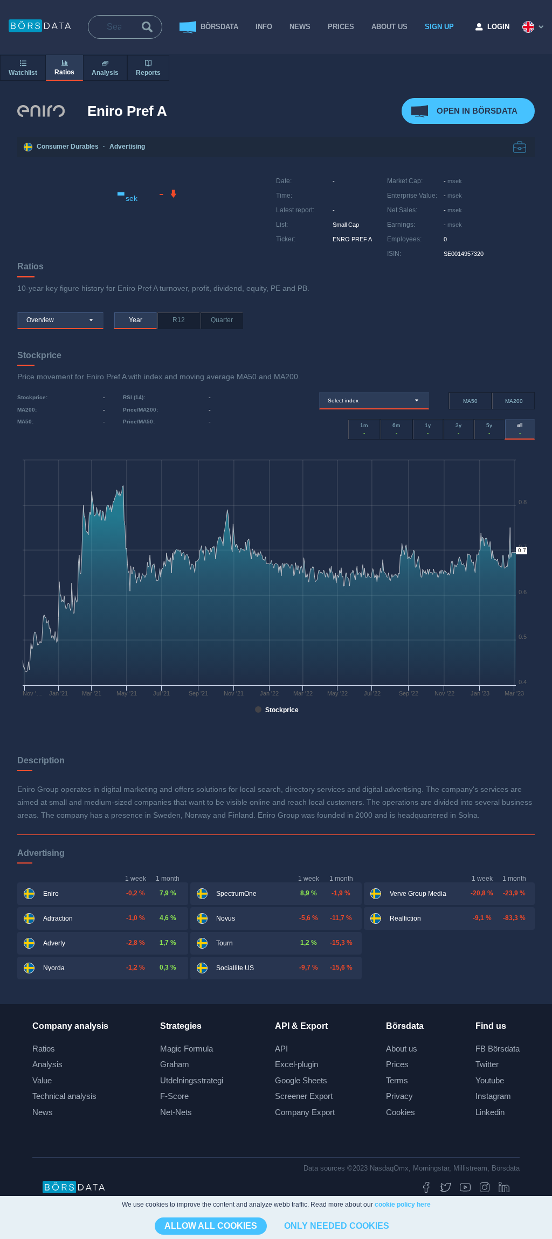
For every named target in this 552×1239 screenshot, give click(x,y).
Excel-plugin (296, 1064)
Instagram (493, 1096)
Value (42, 1080)
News (299, 27)
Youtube (489, 1080)
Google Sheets (301, 1080)
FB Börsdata (497, 1048)
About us (401, 1048)
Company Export (305, 1112)
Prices (397, 1064)
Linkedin (490, 1112)
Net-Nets (176, 1112)
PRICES (341, 27)
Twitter (487, 1064)
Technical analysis (64, 1096)
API (281, 1048)
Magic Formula (186, 1048)
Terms (397, 1080)
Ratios (43, 1048)
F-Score (174, 1096)
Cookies (400, 1112)
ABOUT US (389, 27)
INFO (264, 27)
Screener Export (304, 1096)
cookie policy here (403, 1204)
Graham (174, 1064)
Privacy (399, 1096)
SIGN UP (439, 27)
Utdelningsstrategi (191, 1080)
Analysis (47, 1064)
